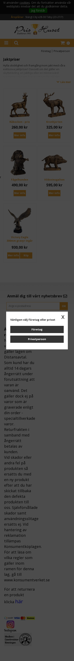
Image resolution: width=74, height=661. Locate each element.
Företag (37, 329)
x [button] (63, 316)
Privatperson (37, 339)
